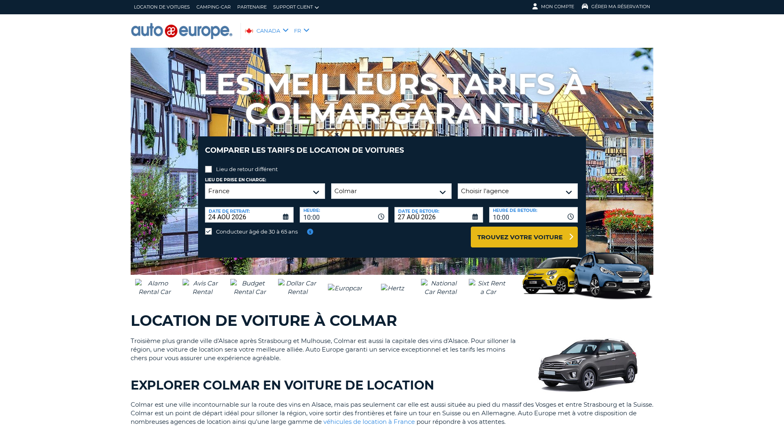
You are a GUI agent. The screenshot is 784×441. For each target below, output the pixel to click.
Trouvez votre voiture (520, 237)
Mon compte (557, 6)
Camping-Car (213, 7)
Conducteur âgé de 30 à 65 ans (257, 231)
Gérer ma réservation (620, 6)
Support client (293, 7)
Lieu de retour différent (247, 169)
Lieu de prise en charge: (235, 180)
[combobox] (344, 215)
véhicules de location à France (369, 421)
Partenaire (252, 7)
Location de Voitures (162, 7)
